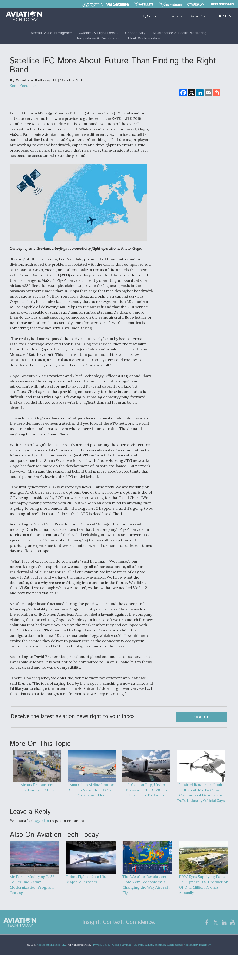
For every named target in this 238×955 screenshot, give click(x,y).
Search (152, 16)
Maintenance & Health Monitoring (179, 33)
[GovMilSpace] (170, 4)
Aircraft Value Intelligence (51, 33)
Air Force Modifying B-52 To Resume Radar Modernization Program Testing (32, 884)
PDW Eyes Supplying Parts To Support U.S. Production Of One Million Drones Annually (203, 884)
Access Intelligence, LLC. (52, 944)
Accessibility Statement (197, 944)
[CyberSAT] (196, 4)
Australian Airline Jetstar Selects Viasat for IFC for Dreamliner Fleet (91, 789)
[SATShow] (143, 4)
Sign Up (201, 717)
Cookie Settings (121, 944)
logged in (41, 820)
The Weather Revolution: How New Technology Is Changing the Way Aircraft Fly (146, 884)
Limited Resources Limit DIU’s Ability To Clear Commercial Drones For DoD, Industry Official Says (201, 792)
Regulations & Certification (98, 38)
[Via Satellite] (117, 4)
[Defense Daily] (222, 4)
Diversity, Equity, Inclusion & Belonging (157, 944)
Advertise (199, 16)
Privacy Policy (101, 944)
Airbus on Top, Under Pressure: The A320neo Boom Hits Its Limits (146, 789)
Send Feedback (23, 85)
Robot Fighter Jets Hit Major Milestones (86, 879)
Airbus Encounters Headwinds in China (37, 787)
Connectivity (135, 33)
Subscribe (175, 16)
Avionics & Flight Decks (98, 33)
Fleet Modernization (144, 38)
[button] (224, 16)
